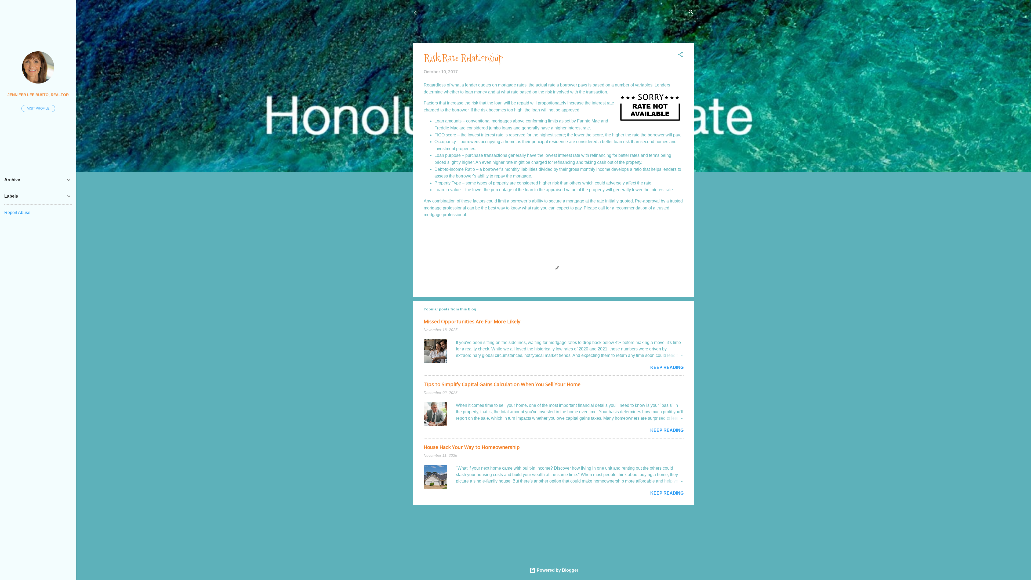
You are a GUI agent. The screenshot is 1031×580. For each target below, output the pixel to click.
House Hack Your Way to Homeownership (472, 447)
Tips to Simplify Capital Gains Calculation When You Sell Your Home (502, 384)
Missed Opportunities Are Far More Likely (472, 321)
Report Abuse (17, 212)
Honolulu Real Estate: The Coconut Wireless (476, 12)
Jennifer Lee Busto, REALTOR (38, 95)
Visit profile (38, 108)
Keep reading (667, 367)
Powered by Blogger (557, 570)
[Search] (691, 12)
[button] (680, 55)
